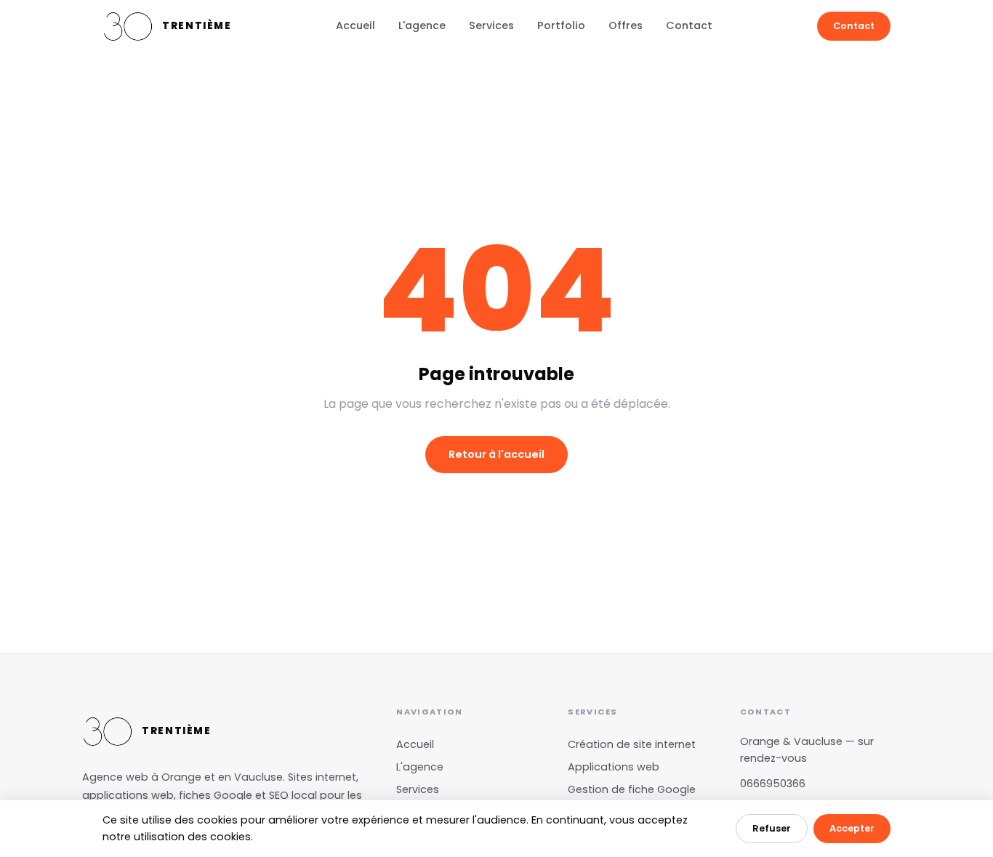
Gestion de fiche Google (632, 789)
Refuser (771, 828)
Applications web (613, 767)
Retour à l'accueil (496, 454)
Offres (625, 25)
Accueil (355, 25)
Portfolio (561, 25)
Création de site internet (632, 744)
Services (491, 25)
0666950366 (772, 783)
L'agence (422, 25)
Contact (689, 25)
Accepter (852, 828)
